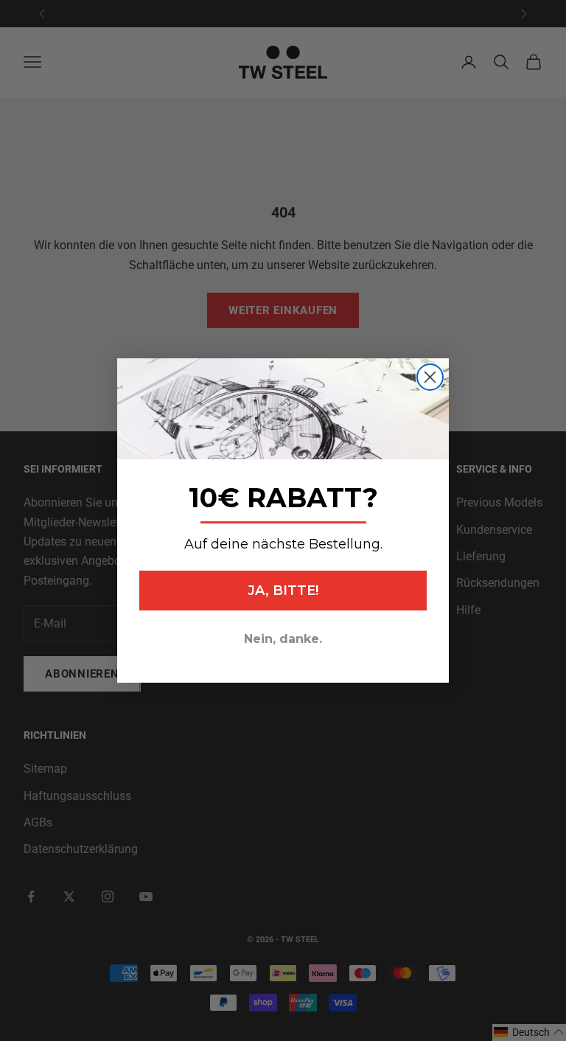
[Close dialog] (430, 377)
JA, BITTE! (283, 590)
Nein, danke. (283, 639)
